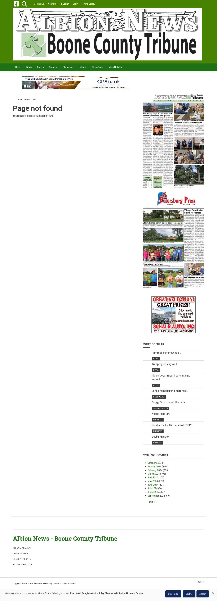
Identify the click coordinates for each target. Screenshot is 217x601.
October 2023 (154, 462)
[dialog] (108, 595)
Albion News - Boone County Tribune (65, 538)
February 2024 (154, 470)
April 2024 (152, 477)
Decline (189, 594)
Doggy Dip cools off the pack (168, 402)
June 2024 (152, 484)
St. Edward (158, 397)
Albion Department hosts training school (171, 377)
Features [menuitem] (82, 67)
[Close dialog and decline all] (213, 592)
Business (157, 420)
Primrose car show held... (166, 352)
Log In (75, 4)
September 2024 (156, 495)
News (156, 359)
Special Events (160, 408)
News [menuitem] (29, 67)
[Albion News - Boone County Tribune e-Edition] (173, 138)
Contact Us (39, 4)
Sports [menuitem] (40, 67)
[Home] (107, 34)
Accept (202, 594)
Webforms (53, 4)
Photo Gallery (89, 4)
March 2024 (153, 473)
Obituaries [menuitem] (67, 67)
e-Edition (65, 4)
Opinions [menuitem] (53, 67)
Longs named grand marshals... (170, 390)
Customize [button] (173, 594)
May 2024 (152, 481)
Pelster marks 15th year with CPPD (172, 425)
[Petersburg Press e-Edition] (173, 238)
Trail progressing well (164, 364)
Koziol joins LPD (161, 413)
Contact (201, 582)
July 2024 (152, 488)
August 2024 (154, 492)
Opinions (157, 443)
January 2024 (154, 466)
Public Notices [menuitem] (115, 67)
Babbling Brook (160, 436)
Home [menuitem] (18, 67)
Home (20, 99)
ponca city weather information (173, 86)
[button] (24, 4)
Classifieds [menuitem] (97, 67)
